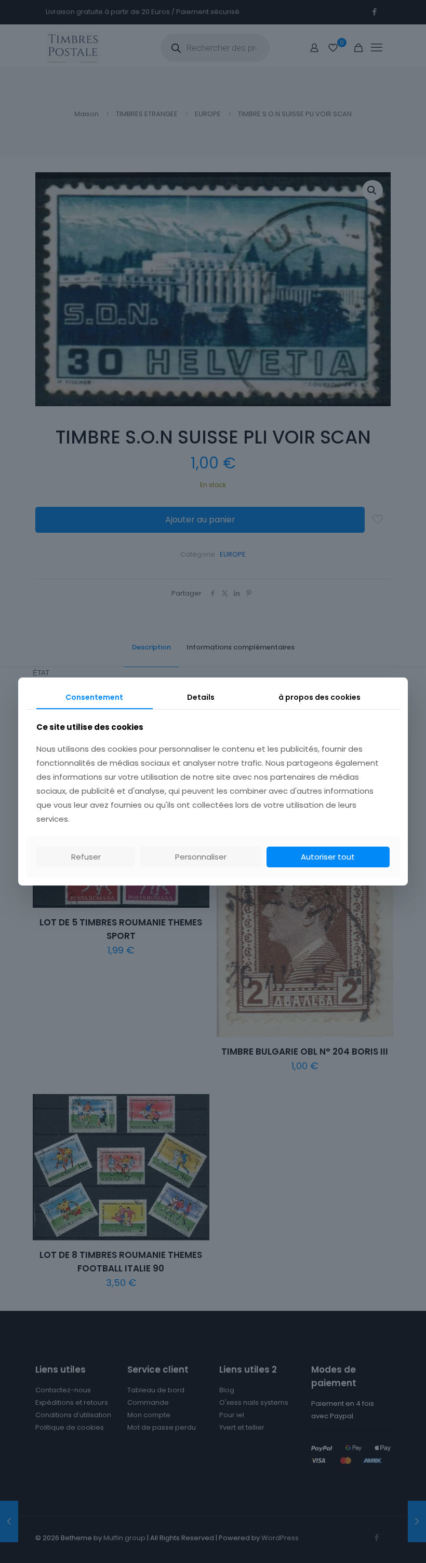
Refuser (86, 856)
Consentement (94, 697)
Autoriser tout (328, 856)
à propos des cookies (319, 697)
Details (201, 697)
